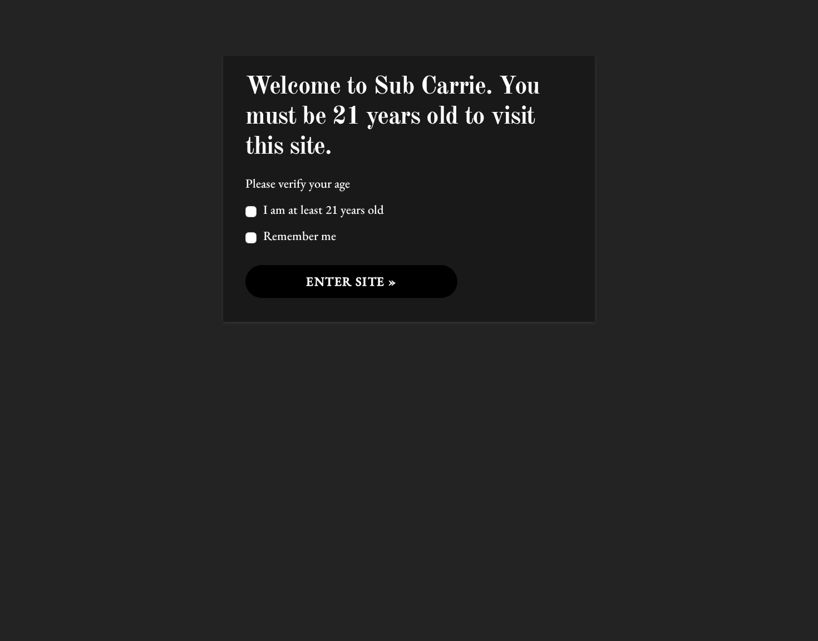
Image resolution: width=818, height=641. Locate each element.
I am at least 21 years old (322, 209)
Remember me (298, 235)
